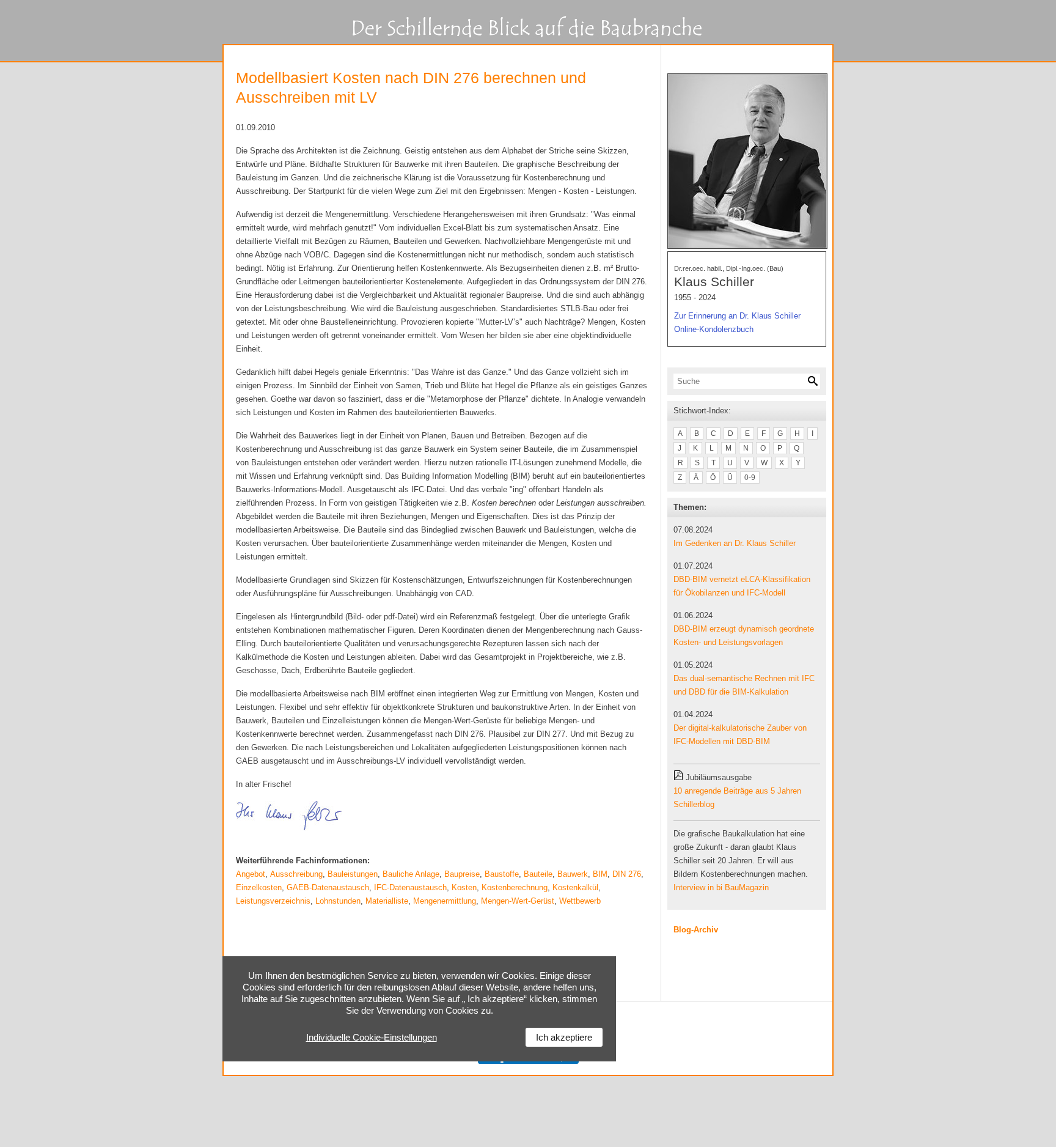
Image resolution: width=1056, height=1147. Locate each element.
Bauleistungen (353, 874)
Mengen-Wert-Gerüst (517, 900)
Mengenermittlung (444, 900)
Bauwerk (572, 874)
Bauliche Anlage (411, 874)
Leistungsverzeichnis (273, 900)
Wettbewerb (580, 900)
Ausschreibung (296, 874)
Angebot (250, 874)
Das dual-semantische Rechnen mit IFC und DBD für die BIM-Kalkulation (744, 685)
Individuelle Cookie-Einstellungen (371, 1037)
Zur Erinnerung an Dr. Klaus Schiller (737, 315)
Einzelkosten (259, 887)
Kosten (464, 887)
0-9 (749, 477)
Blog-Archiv (695, 929)
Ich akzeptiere (564, 1037)
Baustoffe (502, 874)
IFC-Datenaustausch (410, 887)
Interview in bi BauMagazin (721, 887)
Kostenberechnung (515, 887)
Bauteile (538, 874)
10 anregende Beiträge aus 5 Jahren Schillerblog (737, 797)
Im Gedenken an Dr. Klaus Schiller (734, 543)
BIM (600, 874)
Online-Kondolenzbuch (714, 329)
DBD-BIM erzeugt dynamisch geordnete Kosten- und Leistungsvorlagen (743, 635)
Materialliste (386, 900)
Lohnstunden (338, 900)
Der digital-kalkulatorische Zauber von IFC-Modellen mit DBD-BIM (740, 734)
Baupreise (462, 874)
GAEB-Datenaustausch (328, 887)
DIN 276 (626, 874)
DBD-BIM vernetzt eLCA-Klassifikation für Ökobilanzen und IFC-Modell (741, 586)
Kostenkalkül (575, 887)
